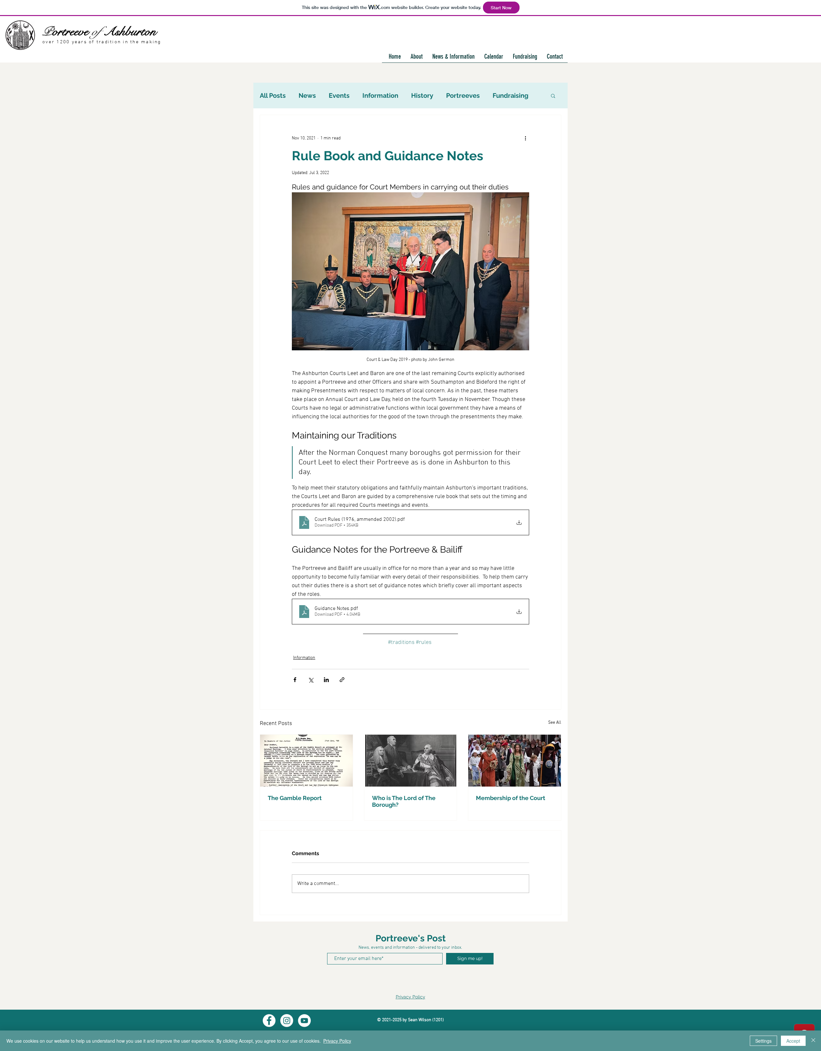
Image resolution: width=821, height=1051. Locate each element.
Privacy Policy (410, 996)
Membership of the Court (510, 798)
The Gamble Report (295, 798)
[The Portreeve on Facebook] (269, 1020)
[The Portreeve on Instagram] (286, 1020)
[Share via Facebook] (295, 680)
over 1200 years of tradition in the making (101, 42)
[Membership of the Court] (514, 761)
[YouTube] (304, 1020)
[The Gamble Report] (306, 761)
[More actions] (525, 138)
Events (339, 95)
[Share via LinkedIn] (326, 680)
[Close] (813, 1041)
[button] (553, 95)
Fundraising (511, 95)
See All (554, 722)
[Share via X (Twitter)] (311, 680)
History (422, 95)
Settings (763, 1041)
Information (380, 95)
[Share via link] (342, 680)
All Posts (273, 95)
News (307, 95)
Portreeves (463, 95)
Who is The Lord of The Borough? (404, 801)
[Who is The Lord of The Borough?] (410, 761)
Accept (793, 1041)
